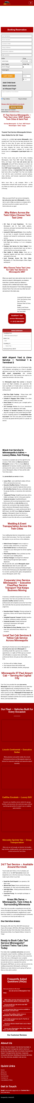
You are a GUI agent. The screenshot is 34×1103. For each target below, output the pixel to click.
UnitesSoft (11, 1097)
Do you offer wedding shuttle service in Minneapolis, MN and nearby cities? (14, 1014)
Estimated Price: (9, 349)
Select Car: (6, 338)
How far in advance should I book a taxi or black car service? (17, 1024)
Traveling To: (6, 343)
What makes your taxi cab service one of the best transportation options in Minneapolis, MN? (16, 1000)
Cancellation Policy (14, 111)
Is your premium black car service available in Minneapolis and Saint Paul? (16, 1010)
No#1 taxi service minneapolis (20, 198)
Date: (3, 58)
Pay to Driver (22, 99)
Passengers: (5, 70)
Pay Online (6, 99)
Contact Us (28, 932)
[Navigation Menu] (31, 2)
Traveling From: (7, 333)
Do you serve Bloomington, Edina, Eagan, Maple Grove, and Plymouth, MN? (17, 1029)
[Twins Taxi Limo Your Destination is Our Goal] (7, 3)
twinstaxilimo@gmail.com (13, 1090)
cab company (19, 182)
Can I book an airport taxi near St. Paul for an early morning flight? (16, 1019)
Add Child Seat (9, 83)
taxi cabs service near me (20, 278)
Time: (24, 58)
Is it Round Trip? (9, 89)
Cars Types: (5, 64)
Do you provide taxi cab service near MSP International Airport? (15, 1005)
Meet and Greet (9, 86)
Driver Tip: (26, 64)
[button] (17, 1000)
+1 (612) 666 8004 (17, 321)
